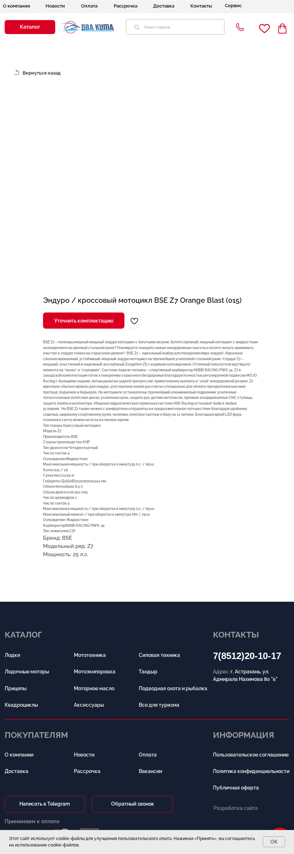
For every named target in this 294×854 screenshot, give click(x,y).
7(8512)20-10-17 (247, 656)
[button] (30, 27)
